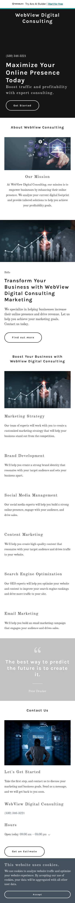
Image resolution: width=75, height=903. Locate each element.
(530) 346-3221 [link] (16, 56)
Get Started (22, 105)
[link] (37, 22)
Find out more (23, 337)
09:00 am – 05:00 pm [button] (33, 834)
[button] (48, 834)
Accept (37, 894)
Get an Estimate (24, 851)
